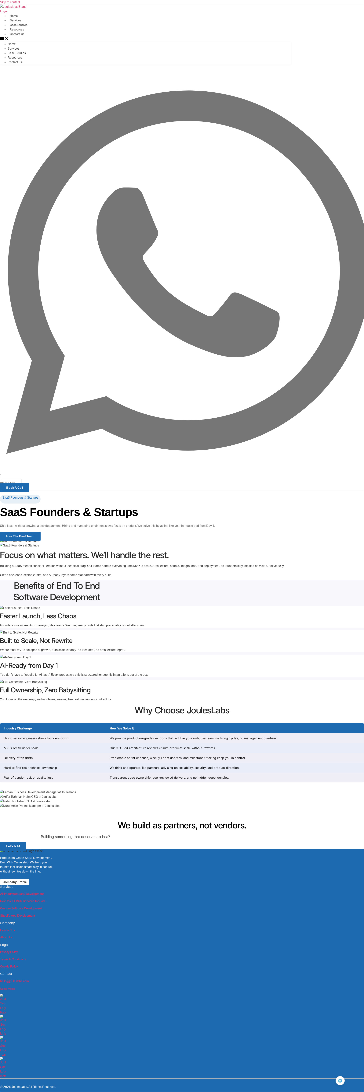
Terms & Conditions (13, 959)
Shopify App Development (17, 915)
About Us (6, 937)
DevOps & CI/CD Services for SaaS (23, 901)
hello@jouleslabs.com (14, 981)
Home (14, 16)
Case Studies (18, 25)
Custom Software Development (21, 908)
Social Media (7, 988)
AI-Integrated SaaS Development (22, 894)
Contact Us (7, 930)
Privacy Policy (9, 952)
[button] (145, 39)
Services (15, 20)
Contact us (17, 34)
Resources (17, 29)
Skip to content (10, 2)
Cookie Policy (9, 966)
